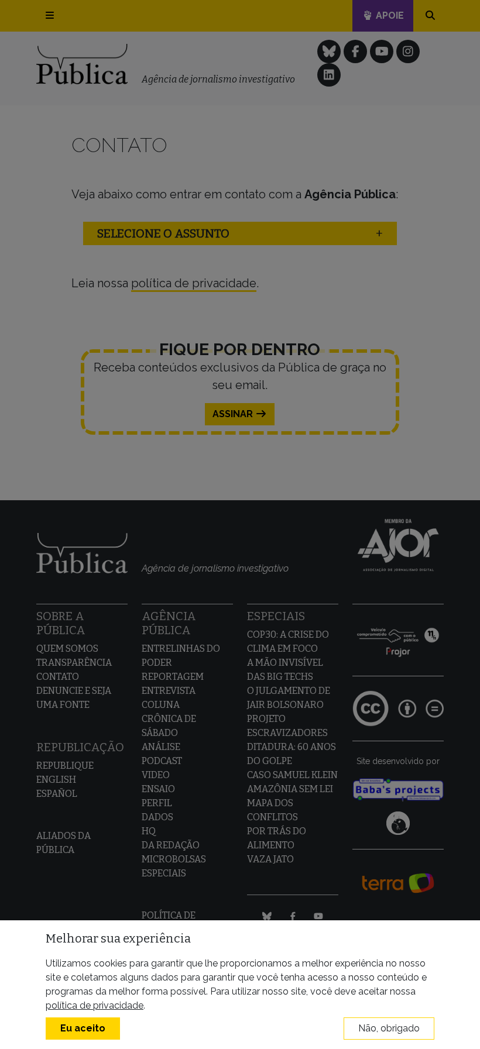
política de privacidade (94, 1005)
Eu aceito (82, 1028)
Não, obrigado (389, 1028)
